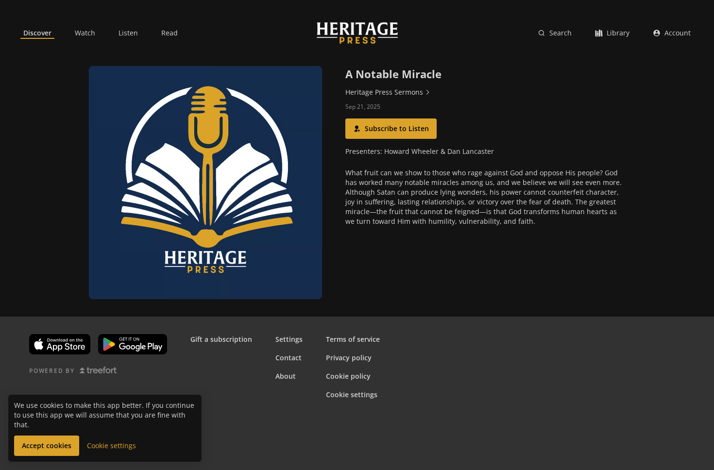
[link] (37, 33)
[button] (391, 128)
